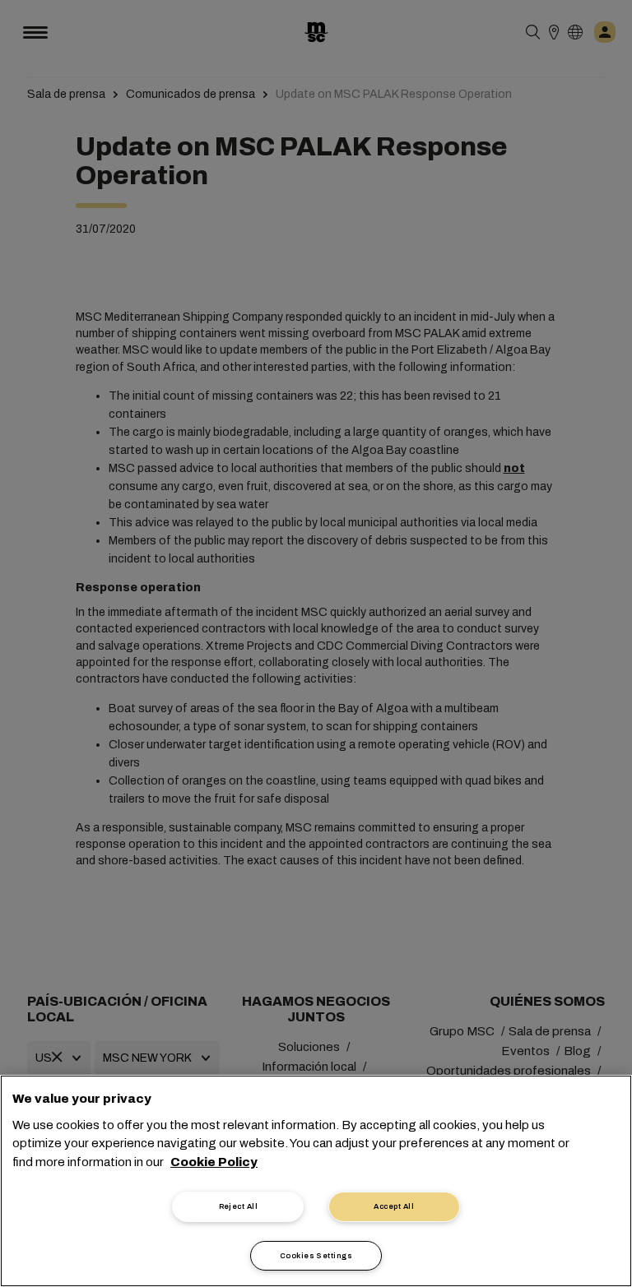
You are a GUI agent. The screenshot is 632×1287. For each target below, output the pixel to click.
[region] (316, 1181)
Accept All (394, 1206)
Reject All (238, 1206)
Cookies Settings (316, 1256)
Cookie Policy (214, 1162)
